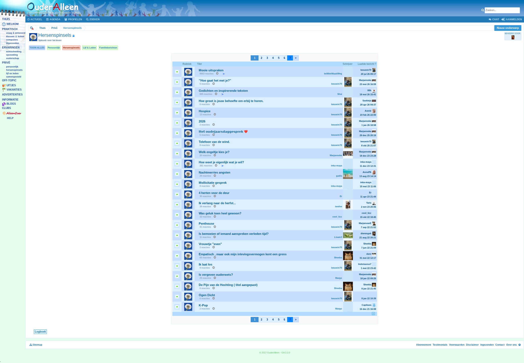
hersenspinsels (14, 70)
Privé (6, 62)
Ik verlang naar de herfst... (217, 203)
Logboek (40, 331)
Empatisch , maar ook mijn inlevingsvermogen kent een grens (243, 254)
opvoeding (12, 55)
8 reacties (205, 145)
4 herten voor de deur (214, 193)
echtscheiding (13, 51)
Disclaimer (472, 344)
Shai (339, 94)
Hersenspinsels (71, 47)
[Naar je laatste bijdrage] (221, 73)
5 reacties (205, 84)
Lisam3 (338, 237)
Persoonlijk (54, 47)
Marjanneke (336, 155)
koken (21, 36)
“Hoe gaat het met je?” (215, 80)
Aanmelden (513, 19)
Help (10, 118)
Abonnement (423, 344)
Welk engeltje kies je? (214, 152)
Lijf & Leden (89, 47)
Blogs (11, 103)
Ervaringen (10, 47)
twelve (338, 206)
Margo (338, 278)
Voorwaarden (456, 344)
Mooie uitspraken (211, 70)
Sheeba (338, 257)
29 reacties (205, 176)
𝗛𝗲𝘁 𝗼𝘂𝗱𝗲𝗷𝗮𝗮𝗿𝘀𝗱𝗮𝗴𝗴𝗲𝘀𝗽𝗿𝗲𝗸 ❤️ (223, 131)
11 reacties (205, 237)
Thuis (6, 19)
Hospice (204, 111)
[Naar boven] (519, 345)
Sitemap (37, 344)
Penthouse (206, 223)
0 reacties (205, 298)
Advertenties (12, 94)
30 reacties (205, 196)
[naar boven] (373, 313)
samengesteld (13, 77)
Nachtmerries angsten (214, 172)
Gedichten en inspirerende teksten (223, 90)
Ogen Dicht (207, 295)
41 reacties (205, 227)
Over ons (511, 344)
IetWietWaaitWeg (333, 73)
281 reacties (206, 165)
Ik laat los (205, 264)
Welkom (13, 24)
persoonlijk (12, 66)
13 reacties (205, 114)
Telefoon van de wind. (214, 141)
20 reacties (205, 155)
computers (12, 40)
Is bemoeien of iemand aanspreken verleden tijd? (234, 233)
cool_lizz (337, 216)
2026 (202, 121)
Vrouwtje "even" (210, 244)
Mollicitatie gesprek (213, 182)
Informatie (10, 99)
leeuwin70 (336, 84)
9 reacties (205, 268)
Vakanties (14, 89)
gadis (339, 176)
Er (341, 196)
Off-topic (9, 80)
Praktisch (9, 29)
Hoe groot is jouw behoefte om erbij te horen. (231, 101)
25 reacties (205, 278)
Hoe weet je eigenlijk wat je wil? (221, 162)
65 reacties (205, 257)
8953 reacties (206, 73)
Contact (500, 344)
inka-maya (336, 165)
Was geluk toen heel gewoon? (220, 213)
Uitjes (11, 85)
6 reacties (205, 104)
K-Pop (203, 305)
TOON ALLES (37, 47)
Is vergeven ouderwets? (216, 274)
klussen (10, 36)
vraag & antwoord (15, 33)
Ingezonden (12, 43)
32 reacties (205, 216)
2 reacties (205, 124)
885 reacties (206, 94)
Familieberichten (108, 47)
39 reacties (205, 206)
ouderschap (12, 58)
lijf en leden (12, 73)
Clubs (6, 108)
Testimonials (440, 344)
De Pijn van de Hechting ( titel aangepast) (228, 285)
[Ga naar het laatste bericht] (216, 73)
